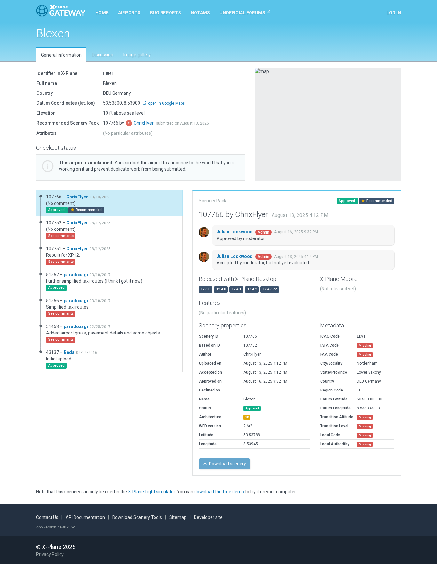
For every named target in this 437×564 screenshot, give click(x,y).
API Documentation (85, 517)
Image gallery (137, 54)
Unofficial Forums (242, 12)
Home (101, 12)
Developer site (208, 517)
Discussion (102, 54)
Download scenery (227, 463)
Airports (129, 12)
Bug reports (165, 12)
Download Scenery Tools (137, 517)
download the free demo (219, 491)
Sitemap (178, 517)
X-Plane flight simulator (151, 491)
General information (61, 55)
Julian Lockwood (235, 231)
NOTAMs (200, 12)
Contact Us (47, 517)
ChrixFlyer (144, 122)
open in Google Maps (166, 103)
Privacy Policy (50, 554)
